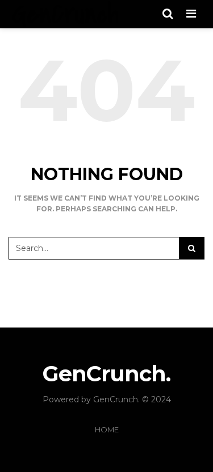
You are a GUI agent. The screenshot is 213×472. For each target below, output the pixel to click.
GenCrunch (115, 399)
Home (107, 429)
